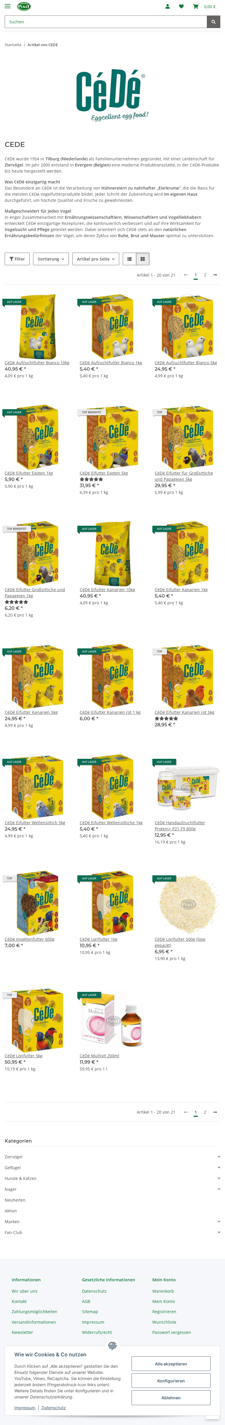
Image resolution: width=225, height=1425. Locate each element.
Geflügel (13, 1167)
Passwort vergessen (171, 1332)
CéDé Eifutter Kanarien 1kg (181, 589)
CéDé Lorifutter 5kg (23, 1055)
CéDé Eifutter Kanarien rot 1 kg (110, 712)
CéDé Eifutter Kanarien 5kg (31, 712)
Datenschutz (54, 1407)
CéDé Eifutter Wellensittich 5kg (35, 822)
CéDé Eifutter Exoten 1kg (29, 473)
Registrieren (164, 1311)
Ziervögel (14, 1157)
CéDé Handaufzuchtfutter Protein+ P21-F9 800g (180, 826)
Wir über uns (25, 1291)
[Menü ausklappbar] (8, 3)
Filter (19, 259)
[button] (167, 6)
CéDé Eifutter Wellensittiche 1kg (111, 822)
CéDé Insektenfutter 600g (29, 939)
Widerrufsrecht (97, 1332)
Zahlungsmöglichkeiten (34, 1311)
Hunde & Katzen (21, 1178)
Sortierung (48, 259)
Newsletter (22, 1332)
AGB (86, 1301)
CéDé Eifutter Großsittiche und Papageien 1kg (35, 592)
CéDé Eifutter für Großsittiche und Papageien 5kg (184, 476)
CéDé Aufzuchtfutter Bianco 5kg (186, 362)
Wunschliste (164, 1322)
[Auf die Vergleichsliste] (45, 304)
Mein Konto (163, 1301)
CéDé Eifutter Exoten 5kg (104, 473)
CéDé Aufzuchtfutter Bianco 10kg (37, 362)
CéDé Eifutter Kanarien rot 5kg (184, 712)
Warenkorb (163, 1291)
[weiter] (215, 275)
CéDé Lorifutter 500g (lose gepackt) (180, 942)
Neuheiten (15, 1200)
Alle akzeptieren (171, 1363)
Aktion (11, 1211)
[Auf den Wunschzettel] (60, 304)
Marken (12, 1221)
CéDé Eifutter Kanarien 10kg (107, 589)
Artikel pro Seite (93, 259)
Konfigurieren (171, 1380)
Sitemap (90, 1311)
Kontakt (19, 1301)
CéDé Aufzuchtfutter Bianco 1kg (111, 362)
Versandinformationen (34, 1322)
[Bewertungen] (91, 479)
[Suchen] (213, 21)
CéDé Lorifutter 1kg (98, 939)
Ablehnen (171, 1397)
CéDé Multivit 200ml (99, 1055)
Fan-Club (13, 1232)
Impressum (24, 1407)
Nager (11, 1189)
